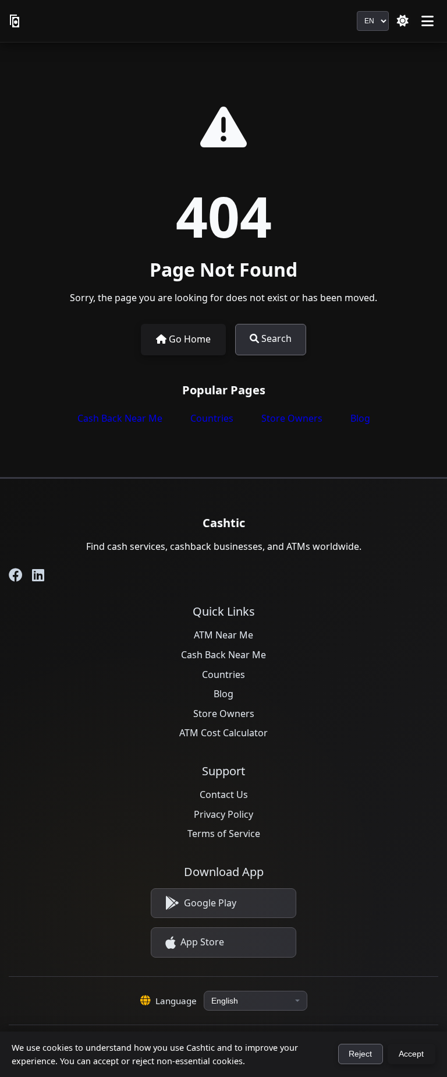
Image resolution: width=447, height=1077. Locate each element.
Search (275, 338)
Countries (211, 418)
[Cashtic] (16, 21)
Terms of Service (223, 833)
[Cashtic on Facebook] (16, 575)
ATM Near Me (223, 634)
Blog (360, 418)
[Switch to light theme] (402, 21)
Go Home (188, 339)
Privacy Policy (223, 814)
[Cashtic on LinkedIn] (38, 575)
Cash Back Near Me (119, 418)
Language (176, 1001)
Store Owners (291, 418)
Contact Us (224, 794)
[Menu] (427, 21)
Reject (360, 1054)
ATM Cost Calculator (223, 732)
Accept (411, 1054)
